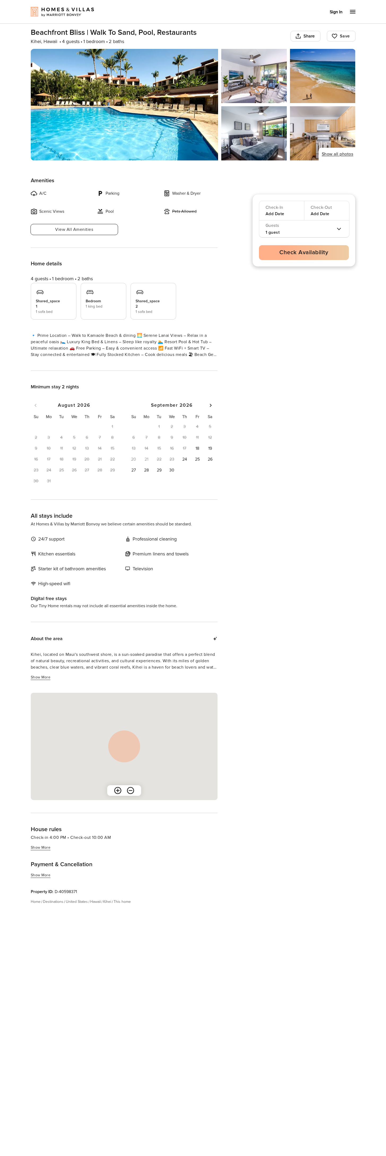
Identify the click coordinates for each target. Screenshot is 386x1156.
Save (345, 36)
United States (77, 911)
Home (36, 911)
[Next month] (210, 414)
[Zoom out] (130, 800)
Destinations (53, 911)
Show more (41, 364)
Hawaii (95, 911)
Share (309, 36)
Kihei (107, 911)
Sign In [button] (336, 12)
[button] (197, 458)
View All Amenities (74, 229)
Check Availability (303, 252)
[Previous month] (35, 414)
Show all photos (337, 154)
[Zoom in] (118, 800)
